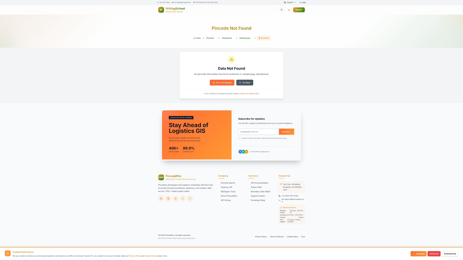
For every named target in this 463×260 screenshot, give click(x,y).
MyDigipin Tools (228, 191)
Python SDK (256, 187)
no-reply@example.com (182, 2)
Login (304, 2)
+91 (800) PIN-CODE (290, 196)
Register (299, 10)
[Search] (281, 9)
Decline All (434, 254)
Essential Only (450, 254)
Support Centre (258, 196)
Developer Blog (258, 200)
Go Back (246, 82)
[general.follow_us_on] (161, 198)
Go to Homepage (224, 82)
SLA (303, 237)
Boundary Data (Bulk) (260, 191)
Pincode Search (228, 183)
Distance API (226, 187)
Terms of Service (277, 237)
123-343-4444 (164, 2)
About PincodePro (229, 196)
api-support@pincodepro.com (293, 200)
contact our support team (249, 93)
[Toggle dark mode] (289, 9)
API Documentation (259, 183)
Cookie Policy (292, 237)
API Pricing (226, 200)
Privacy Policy (261, 237)
